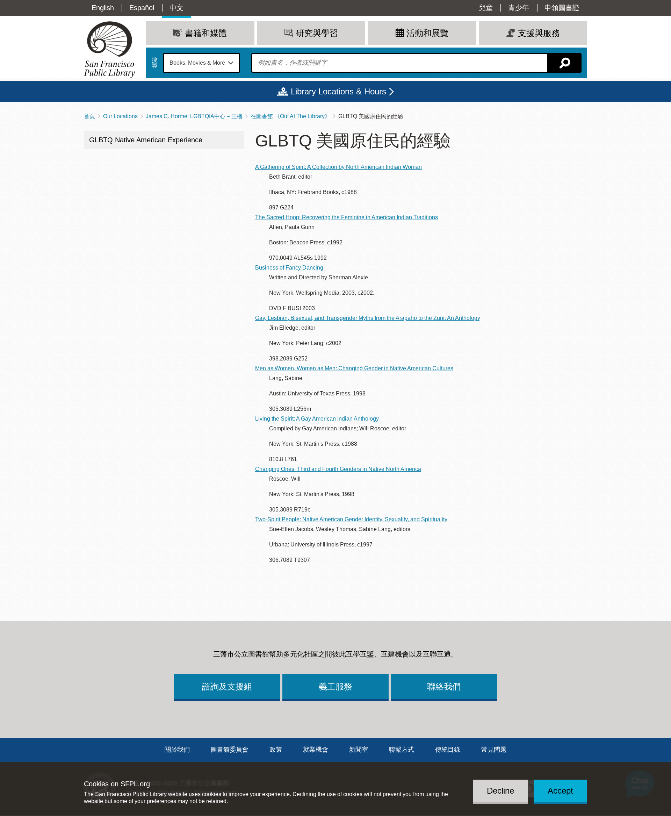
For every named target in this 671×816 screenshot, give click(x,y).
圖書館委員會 (229, 749)
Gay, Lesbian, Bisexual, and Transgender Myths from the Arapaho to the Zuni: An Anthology (367, 318)
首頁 (89, 116)
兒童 (486, 8)
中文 (176, 8)
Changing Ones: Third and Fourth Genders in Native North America (338, 469)
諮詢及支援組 (227, 686)
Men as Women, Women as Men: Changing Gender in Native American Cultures (354, 368)
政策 (275, 749)
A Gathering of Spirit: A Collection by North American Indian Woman (338, 167)
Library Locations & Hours (338, 91)
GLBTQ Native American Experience (145, 140)
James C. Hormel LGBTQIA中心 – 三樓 (194, 116)
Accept (560, 790)
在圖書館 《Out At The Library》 (290, 116)
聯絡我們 (444, 686)
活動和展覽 (427, 33)
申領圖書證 (561, 8)
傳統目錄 (447, 749)
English (103, 8)
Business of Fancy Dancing (289, 268)
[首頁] (109, 49)
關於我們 (177, 749)
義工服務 (335, 686)
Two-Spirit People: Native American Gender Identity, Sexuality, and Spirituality (351, 519)
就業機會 (315, 749)
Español (141, 8)
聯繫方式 (401, 749)
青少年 (518, 8)
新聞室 (358, 749)
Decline (500, 790)
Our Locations (120, 116)
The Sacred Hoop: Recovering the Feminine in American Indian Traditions (346, 217)
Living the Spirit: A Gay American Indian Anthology (317, 419)
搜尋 (154, 63)
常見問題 (493, 749)
